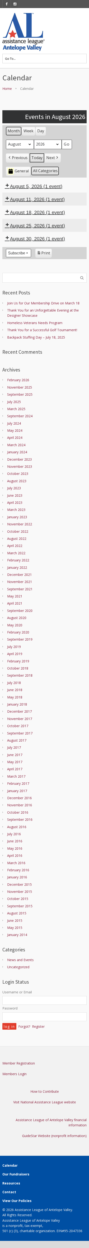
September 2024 (20, 416)
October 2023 (17, 473)
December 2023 (19, 459)
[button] (17, 157)
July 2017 (14, 747)
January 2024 (17, 452)
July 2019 (14, 646)
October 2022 (17, 531)
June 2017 (14, 754)
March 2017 (16, 776)
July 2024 (14, 423)
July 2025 (14, 401)
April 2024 (14, 437)
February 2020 (18, 632)
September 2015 (20, 906)
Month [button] (14, 130)
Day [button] (40, 130)
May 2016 (14, 848)
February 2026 (18, 380)
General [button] (22, 171)
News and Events (20, 960)
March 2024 (16, 445)
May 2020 (14, 625)
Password (10, 1008)
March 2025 (16, 409)
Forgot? (24, 1026)
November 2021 (19, 581)
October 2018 (17, 668)
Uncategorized (18, 967)
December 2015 (19, 884)
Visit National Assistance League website (44, 1102)
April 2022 (14, 545)
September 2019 (20, 639)
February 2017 (18, 783)
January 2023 (17, 517)
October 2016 (17, 812)
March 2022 (16, 553)
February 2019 (18, 661)
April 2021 (14, 603)
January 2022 (17, 567)
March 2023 (16, 509)
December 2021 (19, 574)
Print (43, 254)
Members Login (14, 1074)
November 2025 (19, 387)
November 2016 (19, 805)
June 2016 (14, 841)
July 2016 (14, 834)
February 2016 (18, 870)
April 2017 (14, 769)
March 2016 (16, 863)
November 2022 (19, 524)
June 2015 (14, 920)
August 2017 (16, 740)
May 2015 (14, 927)
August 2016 (16, 827)
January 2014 (17, 934)
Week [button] (28, 130)
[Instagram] (15, 4)
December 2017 (19, 711)
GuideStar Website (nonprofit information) (54, 1135)
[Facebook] (6, 4)
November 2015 (19, 891)
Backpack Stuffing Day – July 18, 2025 (36, 337)
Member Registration (18, 1063)
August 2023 (16, 481)
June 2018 (14, 690)
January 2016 (17, 877)
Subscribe (16, 253)
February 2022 (18, 560)
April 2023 (14, 502)
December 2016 (19, 798)
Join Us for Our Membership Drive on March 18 (43, 303)
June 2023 (14, 495)
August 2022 (16, 538)
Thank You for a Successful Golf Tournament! (42, 330)
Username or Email (17, 992)
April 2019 (14, 654)
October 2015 (17, 898)
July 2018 (14, 682)
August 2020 (16, 617)
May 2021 (14, 596)
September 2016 (20, 819)
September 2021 (20, 589)
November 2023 (19, 466)
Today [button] (36, 157)
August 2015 (16, 913)
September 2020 (20, 610)
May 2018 (14, 697)
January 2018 (17, 704)
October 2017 (17, 726)
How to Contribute (44, 1091)
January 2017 (17, 791)
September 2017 (20, 733)
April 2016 (14, 855)
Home (7, 88)
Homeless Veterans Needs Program (34, 323)
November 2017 (19, 718)
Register (38, 1026)
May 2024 (14, 430)
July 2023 (14, 488)
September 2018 (20, 675)
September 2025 (20, 394)
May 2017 (14, 762)
